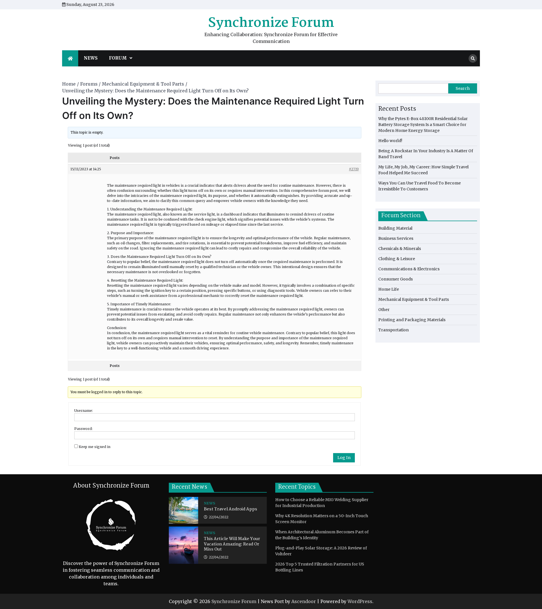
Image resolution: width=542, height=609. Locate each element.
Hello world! (390, 140)
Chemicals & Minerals (399, 248)
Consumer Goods (395, 279)
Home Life (388, 289)
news (91, 58)
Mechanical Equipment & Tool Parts (413, 299)
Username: (83, 410)
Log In (344, 457)
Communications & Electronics (409, 268)
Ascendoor (303, 601)
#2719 (354, 169)
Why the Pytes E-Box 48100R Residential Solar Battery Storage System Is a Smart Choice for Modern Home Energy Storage (423, 124)
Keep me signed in (94, 447)
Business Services (395, 238)
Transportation (393, 329)
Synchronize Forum (271, 23)
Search (463, 88)
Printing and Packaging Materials (411, 319)
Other (384, 309)
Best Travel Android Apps (230, 509)
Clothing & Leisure (396, 258)
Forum (118, 58)
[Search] (473, 58)
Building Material (395, 228)
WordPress (360, 601)
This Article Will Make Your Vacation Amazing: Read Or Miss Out (232, 544)
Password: (83, 429)
